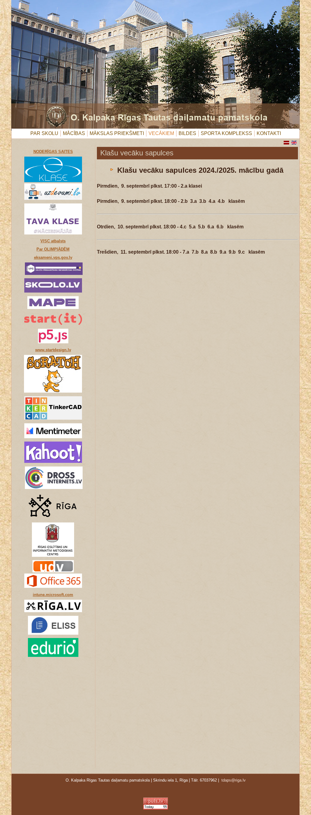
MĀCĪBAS (74, 133)
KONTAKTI (269, 133)
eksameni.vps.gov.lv (53, 257)
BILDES (187, 133)
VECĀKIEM (161, 133)
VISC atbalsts (53, 241)
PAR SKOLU (44, 133)
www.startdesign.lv (53, 350)
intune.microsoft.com (53, 594)
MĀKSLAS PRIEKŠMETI (117, 133)
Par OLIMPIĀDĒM (53, 249)
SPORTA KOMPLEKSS (226, 133)
